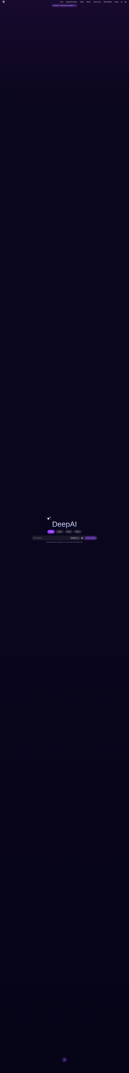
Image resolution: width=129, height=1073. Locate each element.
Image (60, 531)
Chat (61, 2)
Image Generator (71, 2)
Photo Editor (108, 2)
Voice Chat (97, 2)
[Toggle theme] (121, 2)
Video (82, 2)
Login (116, 2)
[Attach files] (82, 538)
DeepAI (64, 524)
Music (89, 2)
